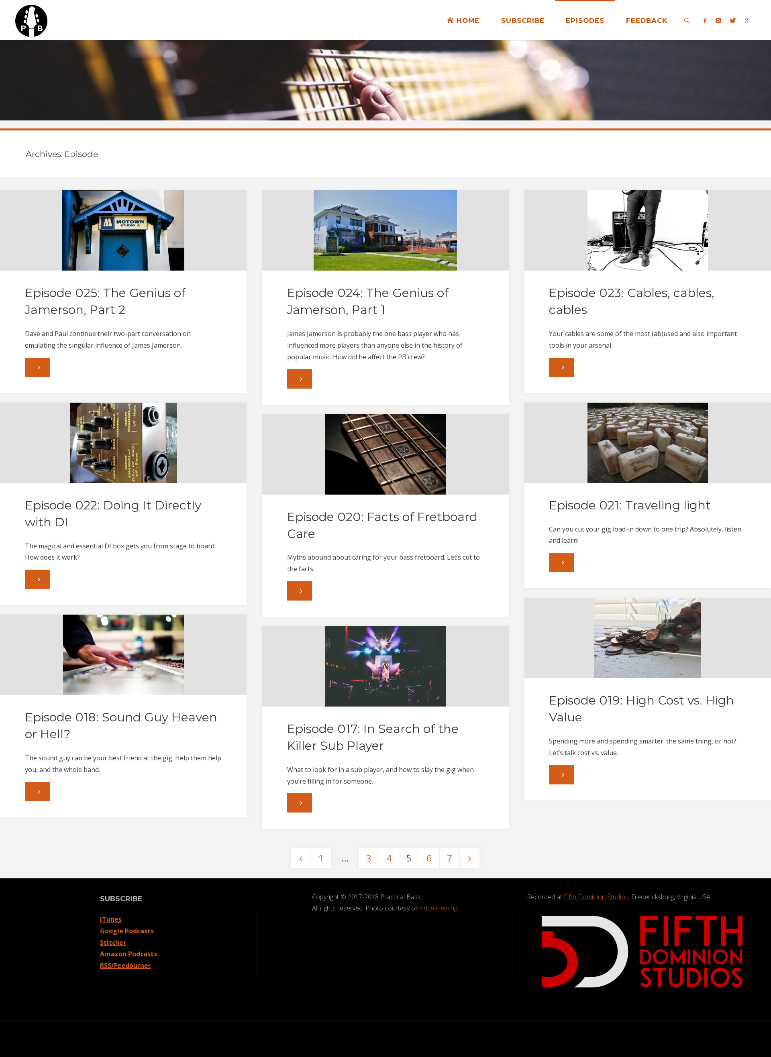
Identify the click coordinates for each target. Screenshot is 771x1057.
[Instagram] (718, 20)
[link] (687, 20)
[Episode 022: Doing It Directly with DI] (123, 443)
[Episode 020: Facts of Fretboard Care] (385, 454)
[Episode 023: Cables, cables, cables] (647, 230)
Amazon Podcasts (128, 953)
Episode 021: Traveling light (630, 505)
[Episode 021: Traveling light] (647, 443)
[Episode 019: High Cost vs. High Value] (647, 638)
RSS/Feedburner (125, 965)
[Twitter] (732, 20)
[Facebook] (705, 20)
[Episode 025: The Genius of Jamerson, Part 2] (123, 230)
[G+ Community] (747, 20)
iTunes (111, 919)
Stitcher (113, 942)
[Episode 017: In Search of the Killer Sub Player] (385, 666)
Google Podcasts (127, 931)
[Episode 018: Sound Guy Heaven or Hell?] (123, 655)
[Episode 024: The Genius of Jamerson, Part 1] (385, 230)
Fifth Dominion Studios (596, 896)
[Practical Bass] (31, 20)
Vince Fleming (438, 908)
